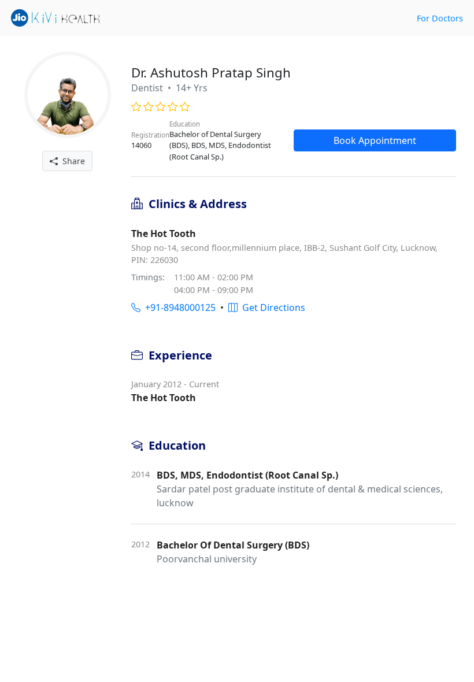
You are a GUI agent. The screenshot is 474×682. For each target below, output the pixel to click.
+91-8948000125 (178, 307)
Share (71, 160)
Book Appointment (375, 140)
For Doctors (440, 18)
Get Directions (271, 307)
